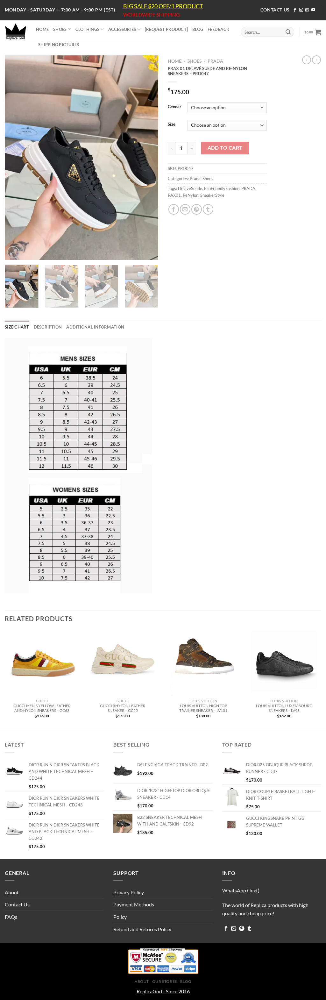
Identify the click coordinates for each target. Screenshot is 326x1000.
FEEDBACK (218, 29)
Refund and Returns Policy (142, 929)
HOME (42, 29)
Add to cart (225, 148)
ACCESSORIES (122, 29)
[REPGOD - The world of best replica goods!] (15, 31)
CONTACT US (275, 9)
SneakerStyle (212, 195)
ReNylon (190, 195)
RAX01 (174, 195)
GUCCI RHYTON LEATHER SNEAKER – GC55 (122, 708)
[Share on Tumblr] (208, 209)
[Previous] (16, 157)
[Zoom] (13, 252)
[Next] (147, 157)
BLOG (197, 29)
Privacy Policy (128, 892)
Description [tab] (48, 327)
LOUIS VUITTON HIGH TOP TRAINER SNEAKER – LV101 (203, 708)
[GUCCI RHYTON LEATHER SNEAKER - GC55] (122, 663)
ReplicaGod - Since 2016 (163, 991)
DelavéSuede (190, 188)
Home (174, 61)
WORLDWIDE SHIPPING (151, 15)
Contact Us (17, 904)
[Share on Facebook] (173, 209)
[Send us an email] (307, 10)
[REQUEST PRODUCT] (166, 29)
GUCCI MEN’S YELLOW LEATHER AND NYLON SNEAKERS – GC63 (42, 708)
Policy (120, 917)
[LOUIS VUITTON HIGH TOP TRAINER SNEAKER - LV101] (203, 663)
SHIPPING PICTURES (58, 44)
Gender (174, 107)
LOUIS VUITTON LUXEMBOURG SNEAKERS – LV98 (284, 708)
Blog (185, 981)
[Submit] (288, 32)
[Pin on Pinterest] (196, 209)
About (12, 892)
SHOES (60, 29)
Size (171, 124)
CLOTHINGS (87, 29)
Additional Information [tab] (95, 327)
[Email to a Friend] (185, 209)
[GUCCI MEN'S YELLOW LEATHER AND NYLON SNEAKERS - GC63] (42, 663)
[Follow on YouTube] (313, 10)
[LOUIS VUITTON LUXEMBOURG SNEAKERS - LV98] (284, 663)
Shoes (195, 61)
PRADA (248, 188)
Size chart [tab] (17, 327)
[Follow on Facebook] (295, 10)
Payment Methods (133, 904)
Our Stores (164, 981)
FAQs (11, 917)
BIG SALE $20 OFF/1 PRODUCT (163, 6)
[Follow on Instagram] (301, 10)
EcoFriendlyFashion (221, 188)
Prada (215, 61)
